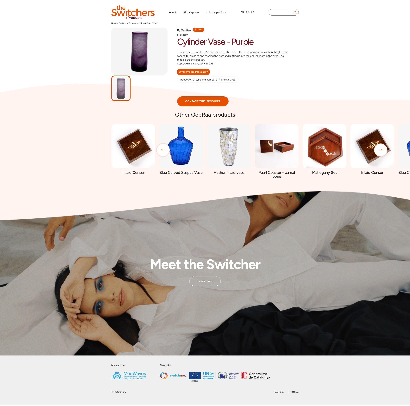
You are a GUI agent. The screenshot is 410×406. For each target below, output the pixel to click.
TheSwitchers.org (118, 392)
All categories (191, 12)
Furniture (132, 23)
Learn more (205, 281)
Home (113, 23)
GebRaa (186, 30)
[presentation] (163, 150)
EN (242, 12)
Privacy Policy (278, 392)
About (172, 12)
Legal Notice (293, 392)
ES (252, 12)
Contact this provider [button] (203, 101)
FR (247, 12)
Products (122, 23)
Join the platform (216, 12)
